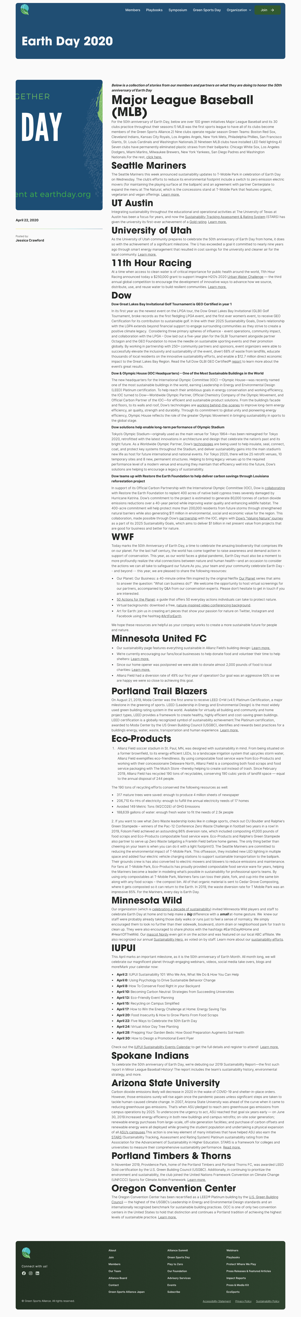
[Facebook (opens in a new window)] (24, 1273)
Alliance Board (118, 1278)
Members (132, 10)
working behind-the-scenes (218, 405)
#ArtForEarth (171, 616)
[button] (239, 10)
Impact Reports (236, 1278)
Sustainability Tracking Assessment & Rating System (225, 217)
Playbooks (154, 10)
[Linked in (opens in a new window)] (37, 1273)
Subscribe (173, 1291)
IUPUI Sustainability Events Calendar (162, 1047)
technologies (203, 444)
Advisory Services (179, 1278)
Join (111, 1257)
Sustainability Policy (267, 1301)
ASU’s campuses (132, 1132)
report (236, 361)
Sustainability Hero (168, 939)
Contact (114, 1285)
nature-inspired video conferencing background (213, 605)
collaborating (275, 488)
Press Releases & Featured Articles (248, 1271)
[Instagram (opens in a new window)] (30, 1273)
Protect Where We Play (241, 1264)
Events (171, 1285)
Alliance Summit (177, 1250)
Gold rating (198, 222)
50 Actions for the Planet (136, 599)
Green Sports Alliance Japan (127, 1291)
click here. (154, 157)
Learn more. (170, 194)
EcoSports (233, 1291)
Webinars (232, 1250)
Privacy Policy (243, 1301)
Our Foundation (177, 1271)
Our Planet (247, 578)
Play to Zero (175, 1264)
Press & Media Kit (237, 1285)
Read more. (232, 1147)
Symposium (178, 10)
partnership (188, 518)
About (112, 1250)
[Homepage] (24, 9)
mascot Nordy (157, 934)
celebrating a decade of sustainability (181, 909)
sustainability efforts (267, 939)
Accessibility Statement (217, 1301)
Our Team (115, 1271)
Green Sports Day (207, 10)
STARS (116, 1137)
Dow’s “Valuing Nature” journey (259, 518)
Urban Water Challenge (245, 277)
